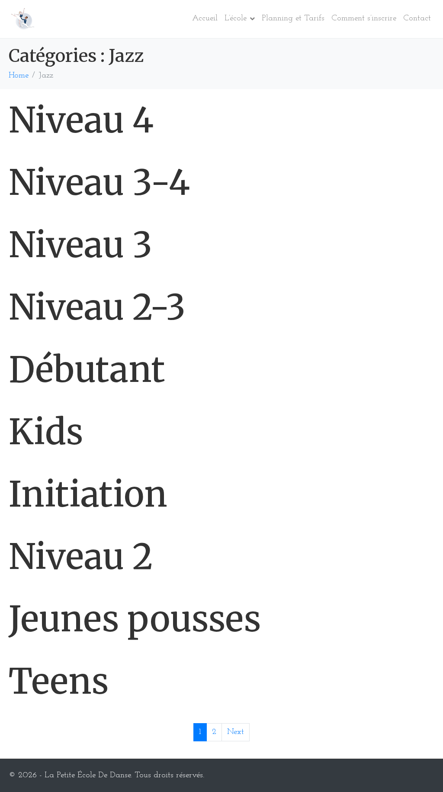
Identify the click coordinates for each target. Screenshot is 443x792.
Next (235, 732)
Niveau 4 (81, 120)
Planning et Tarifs (293, 18)
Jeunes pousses (135, 619)
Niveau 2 (81, 557)
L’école (236, 18)
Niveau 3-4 (99, 182)
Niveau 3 (80, 245)
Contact (417, 18)
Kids (46, 432)
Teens (59, 681)
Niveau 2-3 (97, 307)
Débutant (87, 369)
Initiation (88, 494)
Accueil (205, 18)
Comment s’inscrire (363, 18)
